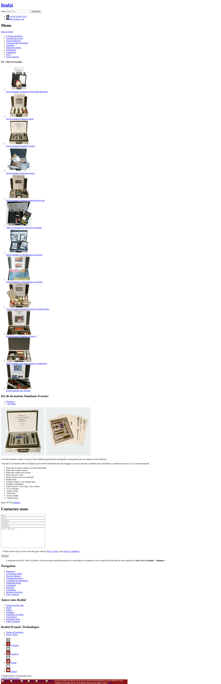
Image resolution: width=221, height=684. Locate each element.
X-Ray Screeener (13, 621)
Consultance (11, 52)
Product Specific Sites (15, 605)
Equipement (11, 50)
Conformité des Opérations (17, 43)
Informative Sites (13, 619)
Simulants (10, 45)
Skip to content (7, 32)
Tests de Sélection (13, 41)
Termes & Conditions (14, 632)
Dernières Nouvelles (14, 592)
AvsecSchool (11, 617)
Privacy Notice (53, 551)
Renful (7, 5)
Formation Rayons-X (14, 38)
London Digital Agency (10, 678)
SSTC (8, 54)
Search (4, 11)
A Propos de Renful (14, 36)
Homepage (10, 571)
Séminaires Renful (13, 48)
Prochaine (10, 401)
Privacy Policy (12, 634)
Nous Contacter (12, 57)
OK (110, 683)
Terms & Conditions (71, 551)
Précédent (12, 404)
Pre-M (8, 608)
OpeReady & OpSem (15, 614)
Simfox (9, 610)
